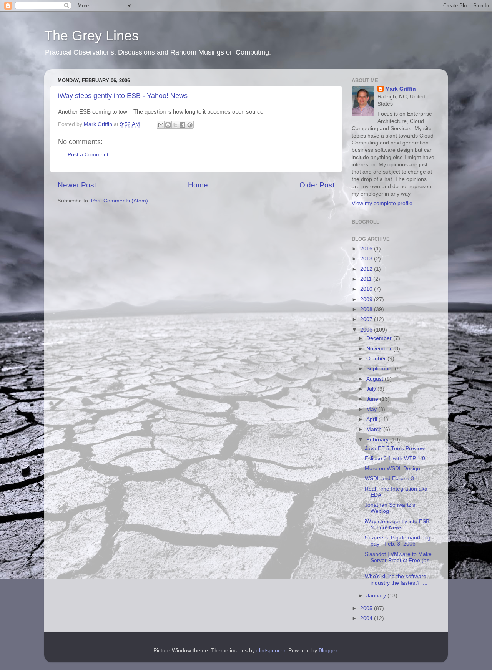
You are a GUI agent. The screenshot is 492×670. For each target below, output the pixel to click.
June (373, 399)
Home (198, 185)
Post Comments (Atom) (119, 201)
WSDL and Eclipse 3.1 (392, 478)
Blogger (328, 650)
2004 (367, 618)
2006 (367, 330)
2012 (367, 269)
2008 (367, 309)
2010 (367, 289)
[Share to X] (175, 125)
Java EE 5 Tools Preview (395, 448)
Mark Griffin (400, 89)
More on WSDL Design (392, 468)
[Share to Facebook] (182, 125)
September (380, 368)
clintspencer (270, 650)
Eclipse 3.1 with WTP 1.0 (395, 458)
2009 (367, 299)
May (372, 409)
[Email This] (161, 125)
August (375, 379)
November (379, 349)
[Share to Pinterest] (190, 125)
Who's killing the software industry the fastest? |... (396, 579)
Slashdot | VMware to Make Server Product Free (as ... (398, 560)
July (371, 389)
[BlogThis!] (168, 125)
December (379, 338)
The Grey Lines (91, 35)
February (378, 440)
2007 (367, 319)
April (372, 419)
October (376, 359)
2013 (367, 259)
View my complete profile (382, 203)
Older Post (316, 185)
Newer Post (77, 185)
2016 (367, 249)
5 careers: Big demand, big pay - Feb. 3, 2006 (397, 541)
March (374, 429)
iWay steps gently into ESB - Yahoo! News (123, 96)
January (376, 596)
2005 (367, 608)
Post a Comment (88, 155)
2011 (366, 279)
